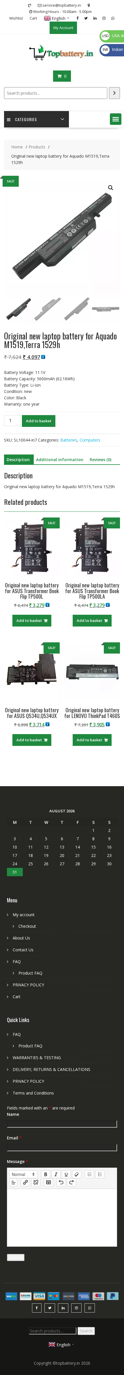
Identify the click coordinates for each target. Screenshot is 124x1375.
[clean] (76, 1174)
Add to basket (38, 420)
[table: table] (48, 1182)
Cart (33, 18)
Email (14, 1138)
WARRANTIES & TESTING (37, 1057)
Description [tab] (18, 459)
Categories (26, 119)
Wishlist (16, 18)
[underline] (66, 1174)
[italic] (56, 1174)
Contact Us (23, 949)
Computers (90, 440)
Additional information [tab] (59, 459)
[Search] (114, 93)
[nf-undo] (61, 1182)
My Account (63, 27)
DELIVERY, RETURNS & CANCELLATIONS (51, 1069)
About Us (21, 938)
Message (17, 1161)
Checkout (27, 926)
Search (86, 1331)
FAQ (17, 961)
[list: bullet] (99, 1174)
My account (24, 914)
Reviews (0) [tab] (100, 459)
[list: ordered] (89, 1174)
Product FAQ (30, 973)
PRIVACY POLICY (28, 985)
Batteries (68, 440)
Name (13, 1114)
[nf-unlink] (35, 1182)
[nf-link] (25, 1182)
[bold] (45, 1174)
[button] (115, 119)
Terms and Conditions (33, 1093)
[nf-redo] (71, 1182)
